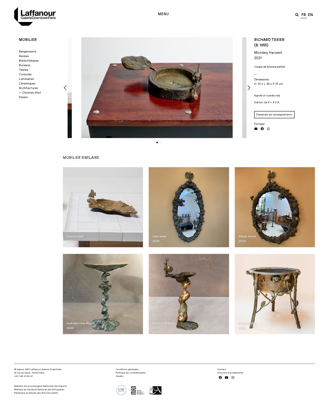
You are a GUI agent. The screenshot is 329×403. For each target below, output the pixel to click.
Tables (23, 69)
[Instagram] (233, 377)
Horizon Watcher (164, 323)
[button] (297, 14)
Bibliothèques (29, 60)
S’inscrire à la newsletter (230, 373)
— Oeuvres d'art (30, 92)
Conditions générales (127, 369)
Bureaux (24, 65)
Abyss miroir (247, 236)
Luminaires (26, 78)
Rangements (27, 51)
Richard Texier (269, 40)
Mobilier (28, 40)
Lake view (159, 236)
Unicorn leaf (75, 236)
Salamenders (247, 323)
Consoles (25, 74)
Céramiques (27, 83)
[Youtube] (227, 377)
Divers (23, 97)
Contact (221, 369)
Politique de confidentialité (130, 373)
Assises (24, 56)
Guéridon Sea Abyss (81, 323)
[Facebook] (220, 377)
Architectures (28, 88)
